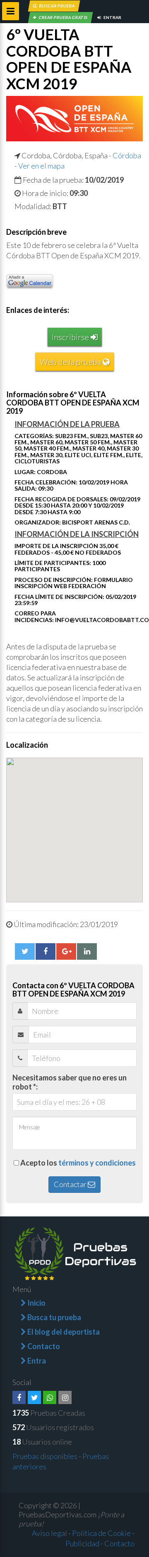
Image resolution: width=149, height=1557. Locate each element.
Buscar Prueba (56, 5)
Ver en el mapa (41, 165)
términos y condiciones (97, 1162)
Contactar (71, 1184)
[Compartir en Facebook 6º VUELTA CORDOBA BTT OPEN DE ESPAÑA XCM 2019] (45, 951)
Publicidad (82, 1543)
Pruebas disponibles (44, 1456)
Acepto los (78, 1162)
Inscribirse (71, 337)
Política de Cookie (101, 1533)
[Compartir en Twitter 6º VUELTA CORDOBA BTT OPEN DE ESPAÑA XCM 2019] (24, 951)
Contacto (119, 1543)
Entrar (112, 17)
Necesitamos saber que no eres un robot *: (69, 1082)
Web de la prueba (71, 362)
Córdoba (127, 155)
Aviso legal (49, 1533)
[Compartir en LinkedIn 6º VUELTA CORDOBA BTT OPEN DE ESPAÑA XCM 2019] (87, 951)
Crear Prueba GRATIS (63, 17)
